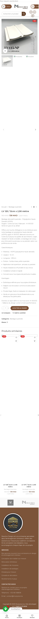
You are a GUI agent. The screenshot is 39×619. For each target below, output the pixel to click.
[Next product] (36, 207)
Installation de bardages (10, 569)
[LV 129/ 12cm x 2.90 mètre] (10, 409)
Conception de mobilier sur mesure (14, 558)
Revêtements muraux (9, 579)
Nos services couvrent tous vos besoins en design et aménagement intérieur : (19, 554)
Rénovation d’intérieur (9, 562)
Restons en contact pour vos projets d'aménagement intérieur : (14, 588)
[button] (4, 37)
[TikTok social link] (32, 15)
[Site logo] (21, 6)
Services (5, 550)
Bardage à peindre (15, 207)
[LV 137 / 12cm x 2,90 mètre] (29, 409)
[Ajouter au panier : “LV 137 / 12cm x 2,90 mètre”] (34, 341)
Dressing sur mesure (9, 572)
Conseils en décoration (9, 575)
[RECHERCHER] (24, 14)
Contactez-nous (9, 584)
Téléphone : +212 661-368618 (11, 593)
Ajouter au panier (19, 308)
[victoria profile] (11, 503)
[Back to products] (34, 207)
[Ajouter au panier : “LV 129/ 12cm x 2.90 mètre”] (16, 341)
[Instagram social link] (30, 12)
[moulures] (29, 503)
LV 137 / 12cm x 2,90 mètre (29, 486)
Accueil (4, 207)
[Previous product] (31, 207)
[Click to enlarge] (5, 51)
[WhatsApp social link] (34, 12)
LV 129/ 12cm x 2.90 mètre (10, 486)
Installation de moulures (10, 565)
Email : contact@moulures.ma (12, 596)
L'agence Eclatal (21, 606)
